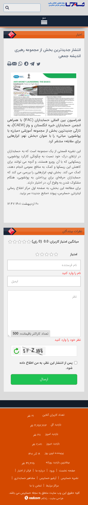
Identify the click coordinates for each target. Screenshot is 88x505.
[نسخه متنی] (10, 64)
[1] (37, 254)
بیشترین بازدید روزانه (58, 462)
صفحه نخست (67, 470)
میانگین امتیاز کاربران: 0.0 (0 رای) (55, 241)
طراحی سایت (56, 499)
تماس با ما (36, 485)
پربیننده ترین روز (54, 453)
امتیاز (73, 254)
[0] (10, 242)
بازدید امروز (51, 434)
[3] (47, 254)
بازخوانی (16, 349)
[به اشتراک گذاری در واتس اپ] (20, 64)
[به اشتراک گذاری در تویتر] (38, 64)
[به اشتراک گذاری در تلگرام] (32, 64)
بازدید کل (56, 424)
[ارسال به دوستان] (15, 64)
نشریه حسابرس (69, 478)
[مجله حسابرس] (66, 4)
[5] (56, 254)
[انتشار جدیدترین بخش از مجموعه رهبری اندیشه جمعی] (44, 94)
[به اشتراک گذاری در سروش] (26, 64)
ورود (51, 470)
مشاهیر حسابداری (24, 478)
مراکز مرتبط (52, 485)
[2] (42, 254)
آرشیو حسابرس (47, 478)
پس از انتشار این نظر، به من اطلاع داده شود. (46, 365)
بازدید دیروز (53, 443)
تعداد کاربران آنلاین (53, 415)
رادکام (44, 499)
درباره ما (40, 470)
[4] (51, 254)
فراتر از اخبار (24, 470)
